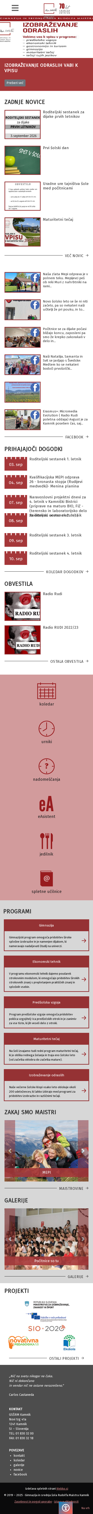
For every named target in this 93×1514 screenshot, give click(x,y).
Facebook (74, 437)
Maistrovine (71, 1188)
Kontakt (19, 1456)
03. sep (16, 464)
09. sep (16, 540)
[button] (10, 1151)
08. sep (16, 520)
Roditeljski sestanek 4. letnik (55, 553)
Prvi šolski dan (56, 148)
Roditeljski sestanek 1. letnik (55, 459)
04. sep (16, 482)
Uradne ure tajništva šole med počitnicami (66, 186)
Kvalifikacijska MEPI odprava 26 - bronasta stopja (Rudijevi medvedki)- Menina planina (55, 482)
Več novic (74, 256)
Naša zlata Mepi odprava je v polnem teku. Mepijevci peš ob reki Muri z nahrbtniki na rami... (65, 280)
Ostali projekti (64, 1358)
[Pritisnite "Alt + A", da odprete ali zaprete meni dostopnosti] (66, 1508)
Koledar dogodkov (65, 572)
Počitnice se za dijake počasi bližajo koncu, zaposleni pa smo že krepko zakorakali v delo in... (64, 335)
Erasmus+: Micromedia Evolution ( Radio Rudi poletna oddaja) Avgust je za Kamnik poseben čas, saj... (65, 417)
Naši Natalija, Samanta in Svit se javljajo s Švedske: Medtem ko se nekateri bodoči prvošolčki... (63, 362)
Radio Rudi (52, 594)
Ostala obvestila (67, 661)
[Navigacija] (15, 8)
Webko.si (62, 1488)
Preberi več (15, 83)
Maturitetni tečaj (58, 219)
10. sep (16, 558)
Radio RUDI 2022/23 (60, 627)
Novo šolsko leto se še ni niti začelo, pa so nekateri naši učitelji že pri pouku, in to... (65, 305)
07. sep (16, 502)
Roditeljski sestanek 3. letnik (55, 535)
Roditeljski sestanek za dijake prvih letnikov (63, 114)
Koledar (19, 1460)
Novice (18, 1470)
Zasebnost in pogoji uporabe (33, 1501)
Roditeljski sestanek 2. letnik (55, 515)
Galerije (76, 1277)
